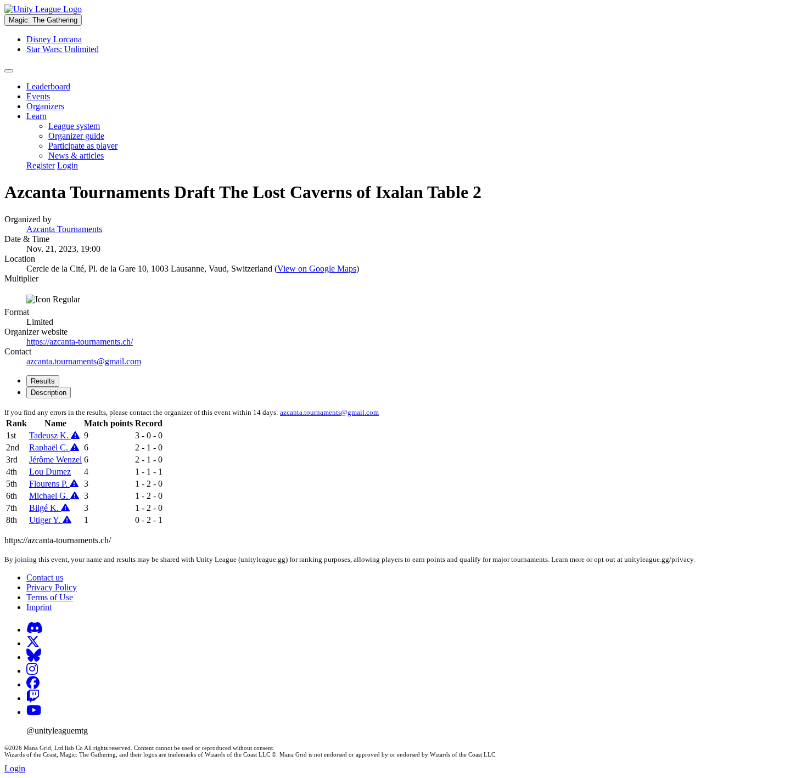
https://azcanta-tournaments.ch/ (79, 341)
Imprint (39, 607)
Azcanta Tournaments (64, 229)
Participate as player (82, 145)
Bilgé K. (45, 507)
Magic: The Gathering (43, 20)
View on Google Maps (316, 268)
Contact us (44, 577)
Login (67, 165)
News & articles (76, 155)
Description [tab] (48, 392)
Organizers (45, 106)
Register (40, 165)
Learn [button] (36, 116)
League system (74, 126)
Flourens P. (49, 483)
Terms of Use (49, 597)
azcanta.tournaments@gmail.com (83, 361)
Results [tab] (43, 381)
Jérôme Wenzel (55, 459)
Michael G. (49, 495)
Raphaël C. (49, 447)
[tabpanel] (403, 467)
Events (38, 96)
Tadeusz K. (50, 435)
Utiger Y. (46, 520)
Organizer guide (76, 135)
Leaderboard (48, 86)
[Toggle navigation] (8, 70)
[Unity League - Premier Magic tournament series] (43, 9)
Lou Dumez (50, 471)
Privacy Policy (51, 587)
